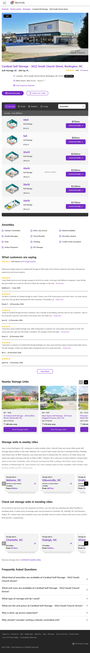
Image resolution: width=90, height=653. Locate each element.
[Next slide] (85, 37)
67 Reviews (84, 70)
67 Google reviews (28, 261)
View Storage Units (20, 429)
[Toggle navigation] (4, 3)
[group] (10, 106)
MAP (7, 16)
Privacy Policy (74, 634)
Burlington (27, 9)
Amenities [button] (64, 106)
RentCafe (5, 9)
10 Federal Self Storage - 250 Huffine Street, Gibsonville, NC (19, 417)
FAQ (21, 634)
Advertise (37, 634)
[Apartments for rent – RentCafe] (18, 3)
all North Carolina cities (31, 560)
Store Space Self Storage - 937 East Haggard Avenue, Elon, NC (57, 417)
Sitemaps (51, 634)
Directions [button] (69, 76)
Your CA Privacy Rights (10, 637)
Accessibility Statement (28, 637)
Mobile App (29, 634)
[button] (37, 93)
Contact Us (14, 634)
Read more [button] (60, 283)
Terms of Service (62, 634)
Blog (44, 634)
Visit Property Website (25, 85)
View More (45, 371)
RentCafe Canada (82, 644)
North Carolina (15, 9)
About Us (5, 634)
